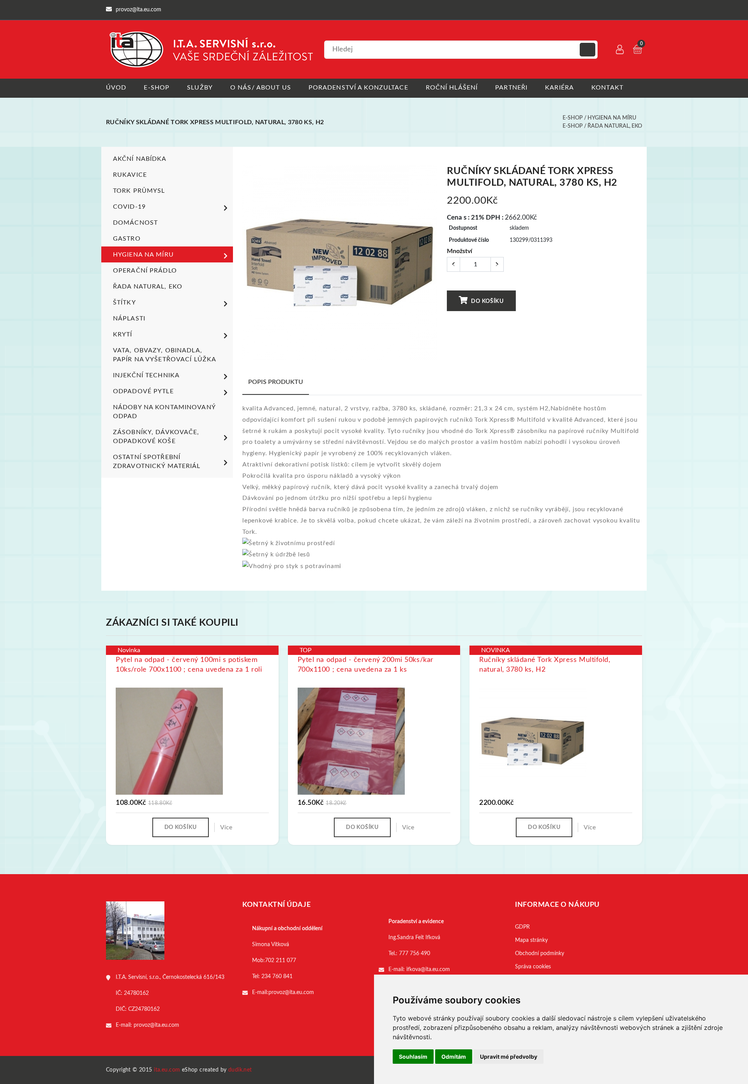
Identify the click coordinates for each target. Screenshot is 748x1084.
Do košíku (487, 301)
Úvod (116, 87)
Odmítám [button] (453, 1056)
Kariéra (559, 87)
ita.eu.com (167, 1070)
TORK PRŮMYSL (139, 191)
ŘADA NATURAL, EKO (614, 126)
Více (226, 827)
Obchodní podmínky (539, 953)
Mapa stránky (531, 940)
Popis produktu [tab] (275, 382)
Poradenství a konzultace (358, 87)
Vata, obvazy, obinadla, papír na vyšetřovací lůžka (164, 355)
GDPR (522, 927)
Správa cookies (533, 967)
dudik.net (240, 1070)
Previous (247, 265)
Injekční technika (146, 375)
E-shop (156, 87)
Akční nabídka (140, 159)
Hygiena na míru (611, 118)
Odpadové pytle (143, 391)
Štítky (124, 302)
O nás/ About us (260, 87)
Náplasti (129, 318)
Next (433, 265)
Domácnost (135, 223)
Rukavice (130, 175)
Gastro (127, 239)
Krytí (122, 334)
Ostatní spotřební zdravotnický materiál (157, 461)
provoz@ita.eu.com (156, 1025)
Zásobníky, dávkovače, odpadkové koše (156, 436)
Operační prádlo (145, 270)
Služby (200, 87)
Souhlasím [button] (413, 1056)
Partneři (511, 87)
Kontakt (607, 87)
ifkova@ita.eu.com (428, 969)
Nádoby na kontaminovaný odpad (164, 411)
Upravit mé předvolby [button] (508, 1056)
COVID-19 (129, 207)
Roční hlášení (452, 87)
